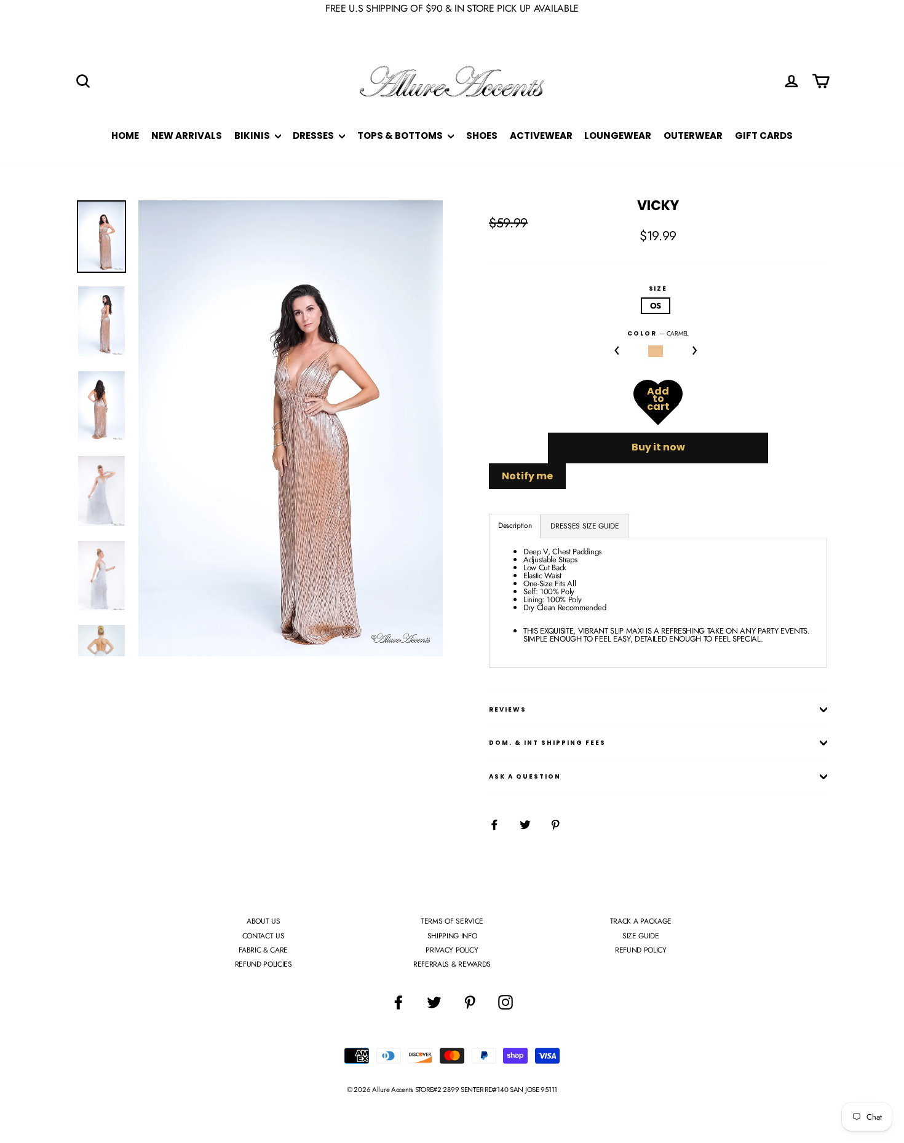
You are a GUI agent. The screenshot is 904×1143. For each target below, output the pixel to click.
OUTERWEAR (693, 135)
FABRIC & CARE (263, 950)
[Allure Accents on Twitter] (434, 1002)
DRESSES (314, 135)
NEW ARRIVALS (186, 135)
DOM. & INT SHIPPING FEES (547, 743)
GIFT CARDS (764, 135)
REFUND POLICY (641, 950)
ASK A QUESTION (525, 776)
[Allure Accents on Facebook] (398, 1002)
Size (658, 288)
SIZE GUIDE (640, 935)
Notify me (527, 476)
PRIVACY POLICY (452, 950)
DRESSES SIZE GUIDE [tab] (584, 526)
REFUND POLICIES (263, 964)
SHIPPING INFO (452, 935)
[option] (290, 428)
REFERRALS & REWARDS (452, 964)
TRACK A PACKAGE (641, 921)
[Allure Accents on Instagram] (505, 1002)
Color (658, 334)
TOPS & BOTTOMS (401, 135)
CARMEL (656, 351)
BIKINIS (253, 135)
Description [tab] (514, 525)
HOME (125, 135)
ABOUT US (263, 921)
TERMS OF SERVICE (452, 921)
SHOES (482, 135)
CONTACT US (263, 935)
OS (655, 306)
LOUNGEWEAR (617, 135)
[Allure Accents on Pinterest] (469, 1002)
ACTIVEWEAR (541, 135)
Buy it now (658, 447)
